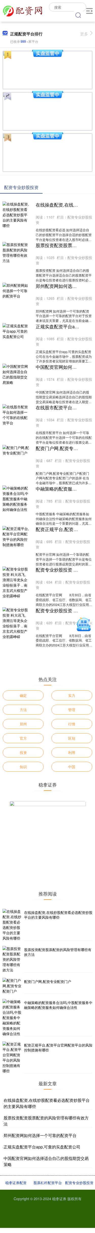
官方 (23, 738)
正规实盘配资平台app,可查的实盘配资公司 (42, 1147)
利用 (71, 752)
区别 (71, 738)
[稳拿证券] (22, 10)
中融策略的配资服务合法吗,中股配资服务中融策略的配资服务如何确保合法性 (58, 1005)
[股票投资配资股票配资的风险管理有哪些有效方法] (13, 959)
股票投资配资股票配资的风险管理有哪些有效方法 (57, 952)
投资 (23, 752)
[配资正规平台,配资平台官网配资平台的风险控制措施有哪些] (13, 1057)
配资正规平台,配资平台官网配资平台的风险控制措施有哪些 (58, 1047)
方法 (23, 709)
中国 (71, 766)
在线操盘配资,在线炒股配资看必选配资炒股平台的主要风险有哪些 (58, 915)
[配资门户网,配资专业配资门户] (13, 986)
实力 (71, 695)
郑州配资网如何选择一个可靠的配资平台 (40, 1135)
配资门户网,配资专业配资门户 (47, 981)
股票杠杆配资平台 (47, 1182)
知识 (23, 766)
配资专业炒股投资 (79, 1182)
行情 (71, 723)
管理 (71, 709)
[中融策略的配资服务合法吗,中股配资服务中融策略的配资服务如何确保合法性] (13, 1017)
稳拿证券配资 (16, 1182)
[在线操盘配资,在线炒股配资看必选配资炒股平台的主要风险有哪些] (13, 925)
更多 (84, 34)
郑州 (23, 723)
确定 (23, 695)
